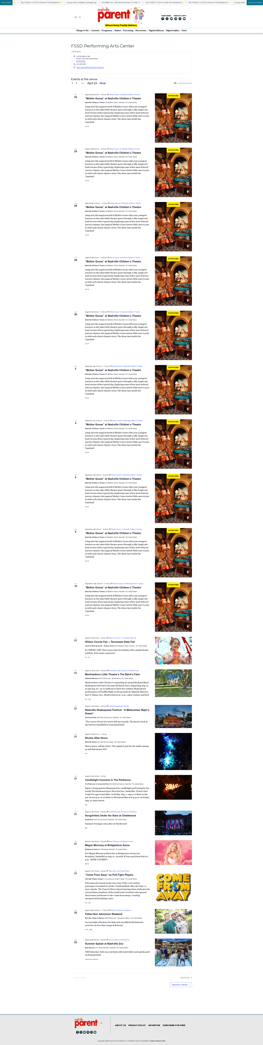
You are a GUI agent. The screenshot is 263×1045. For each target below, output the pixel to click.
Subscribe (166, 16)
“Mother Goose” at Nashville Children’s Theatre (113, 98)
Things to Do (82, 31)
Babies (118, 31)
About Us (120, 1025)
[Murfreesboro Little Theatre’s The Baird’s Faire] (173, 683)
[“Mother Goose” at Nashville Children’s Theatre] (173, 118)
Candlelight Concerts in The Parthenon (108, 780)
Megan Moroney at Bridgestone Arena (107, 845)
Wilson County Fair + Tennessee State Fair (110, 641)
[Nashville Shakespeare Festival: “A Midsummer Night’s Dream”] (173, 716)
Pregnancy (107, 31)
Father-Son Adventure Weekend (103, 914)
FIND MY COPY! (180, 16)
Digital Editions (156, 31)
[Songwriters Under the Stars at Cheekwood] (173, 823)
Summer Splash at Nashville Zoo (104, 943)
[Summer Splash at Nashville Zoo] (173, 952)
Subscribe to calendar (179, 985)
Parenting (128, 31)
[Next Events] (76, 83)
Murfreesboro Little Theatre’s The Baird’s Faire (112, 674)
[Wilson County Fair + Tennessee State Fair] (173, 650)
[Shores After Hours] (173, 751)
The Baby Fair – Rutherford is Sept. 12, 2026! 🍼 (82, 2)
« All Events (76, 51)
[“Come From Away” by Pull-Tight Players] (173, 887)
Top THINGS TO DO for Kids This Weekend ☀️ (126, 2)
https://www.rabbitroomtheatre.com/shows (90, 67)
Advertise (154, 1025)
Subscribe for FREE (174, 1025)
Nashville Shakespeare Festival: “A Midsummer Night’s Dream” (117, 711)
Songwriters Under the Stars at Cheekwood (110, 815)
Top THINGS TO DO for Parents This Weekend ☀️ (170, 2)
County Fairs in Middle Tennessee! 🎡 (43, 2)
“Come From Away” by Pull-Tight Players (109, 874)
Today (82, 83)
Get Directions (80, 61)
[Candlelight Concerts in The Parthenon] (173, 787)
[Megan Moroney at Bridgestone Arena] (173, 852)
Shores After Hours (96, 738)
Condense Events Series (185, 83)
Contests (95, 31)
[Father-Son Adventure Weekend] (173, 921)
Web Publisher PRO (158, 1041)
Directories (140, 31)
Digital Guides (172, 31)
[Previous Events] (72, 83)
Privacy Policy (137, 1025)
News (184, 31)
